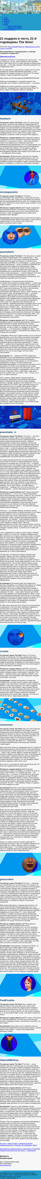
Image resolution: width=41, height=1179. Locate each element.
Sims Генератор (9, 29)
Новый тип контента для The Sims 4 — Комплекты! (18, 1150)
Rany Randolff (13, 47)
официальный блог (25, 1143)
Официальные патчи (32, 47)
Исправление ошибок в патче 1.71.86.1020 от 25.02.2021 (20, 1149)
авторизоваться (5, 1165)
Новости (21, 47)
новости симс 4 (13, 1143)
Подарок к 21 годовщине (23, 1145)
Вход (1, 1171)
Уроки (6, 24)
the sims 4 (3, 1143)
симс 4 (35, 1145)
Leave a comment (6, 48)
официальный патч (7, 1145)
